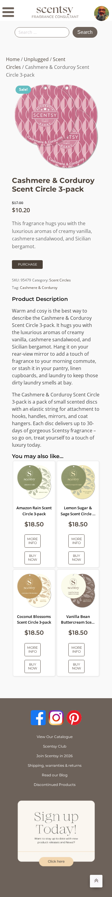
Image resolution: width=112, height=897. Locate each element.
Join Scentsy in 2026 (54, 756)
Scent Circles (60, 280)
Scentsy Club (54, 746)
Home (13, 59)
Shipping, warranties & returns (55, 765)
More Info (32, 541)
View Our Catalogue (55, 736)
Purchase (27, 264)
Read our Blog (54, 775)
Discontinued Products (55, 784)
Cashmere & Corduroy (38, 287)
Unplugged (36, 59)
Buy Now (32, 558)
